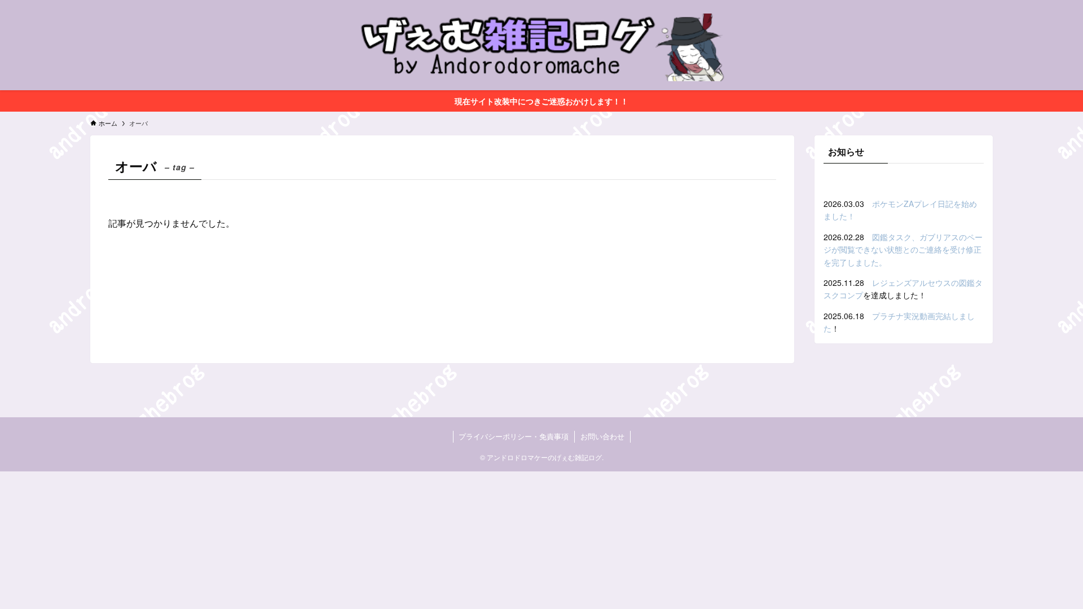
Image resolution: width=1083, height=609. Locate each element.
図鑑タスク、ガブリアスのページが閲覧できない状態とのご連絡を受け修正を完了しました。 (903, 249)
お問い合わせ (602, 436)
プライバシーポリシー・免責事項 (514, 436)
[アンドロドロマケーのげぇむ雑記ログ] (541, 47)
